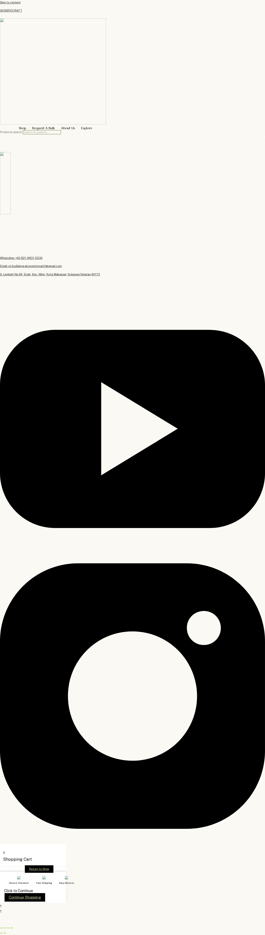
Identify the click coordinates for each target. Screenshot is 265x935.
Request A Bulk (43, 128)
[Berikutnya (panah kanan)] (5, 933)
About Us (68, 128)
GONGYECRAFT (11, 10)
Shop (22, 128)
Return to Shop (39, 869)
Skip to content (10, 2)
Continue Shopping (25, 897)
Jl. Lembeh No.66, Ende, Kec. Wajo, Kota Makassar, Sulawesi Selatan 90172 (50, 274)
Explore (86, 128)
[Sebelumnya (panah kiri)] (1, 933)
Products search (11, 132)
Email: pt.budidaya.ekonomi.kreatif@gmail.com (31, 266)
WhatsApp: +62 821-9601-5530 (21, 258)
